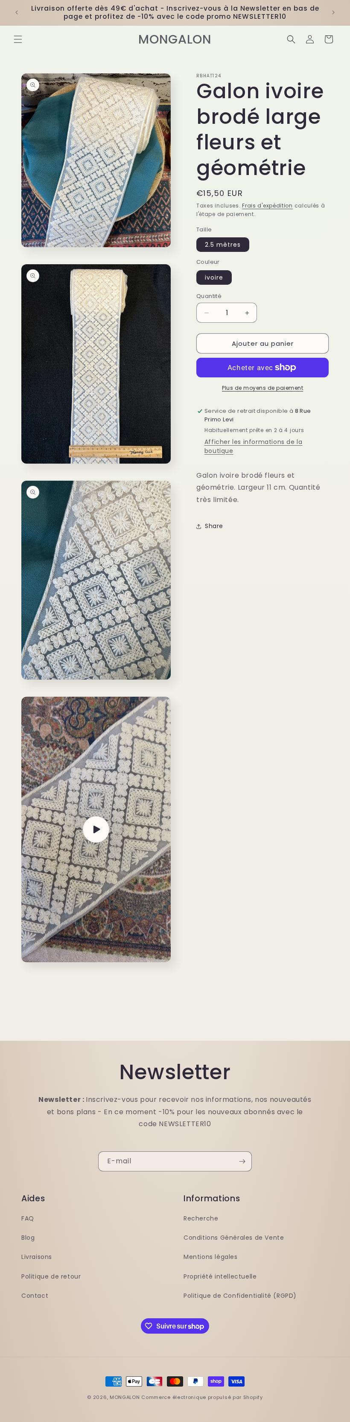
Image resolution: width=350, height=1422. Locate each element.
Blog (28, 1237)
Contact (34, 1295)
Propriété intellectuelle (220, 1276)
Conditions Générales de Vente (234, 1237)
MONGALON (125, 1397)
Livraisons (36, 1257)
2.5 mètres (223, 244)
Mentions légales (211, 1257)
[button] (18, 39)
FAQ (27, 1218)
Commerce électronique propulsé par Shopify (201, 1397)
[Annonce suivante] (333, 12)
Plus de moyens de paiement (262, 387)
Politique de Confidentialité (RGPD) (240, 1295)
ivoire (214, 277)
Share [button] (214, 526)
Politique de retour (51, 1276)
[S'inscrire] (242, 1161)
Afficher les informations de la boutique (253, 446)
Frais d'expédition (267, 205)
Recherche (201, 1218)
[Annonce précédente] (16, 12)
